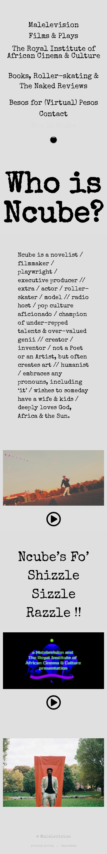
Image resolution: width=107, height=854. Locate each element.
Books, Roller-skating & (53, 76)
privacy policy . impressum (53, 846)
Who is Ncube (53, 126)
